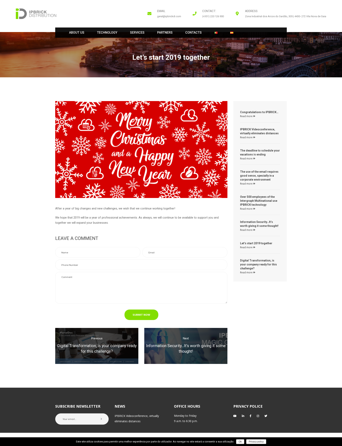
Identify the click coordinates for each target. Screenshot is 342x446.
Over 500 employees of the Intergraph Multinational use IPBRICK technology (258, 200)
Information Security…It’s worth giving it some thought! (259, 223)
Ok (240, 441)
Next (186, 338)
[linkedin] (243, 416)
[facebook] (250, 416)
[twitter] (265, 416)
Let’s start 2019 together (256, 243)
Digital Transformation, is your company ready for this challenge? (258, 264)
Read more (246, 116)
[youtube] (235, 416)
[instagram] (258, 416)
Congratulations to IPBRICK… (259, 112)
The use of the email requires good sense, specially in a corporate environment (259, 175)
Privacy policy (256, 441)
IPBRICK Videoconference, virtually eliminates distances (259, 131)
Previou (97, 338)
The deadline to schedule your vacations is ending (260, 152)
